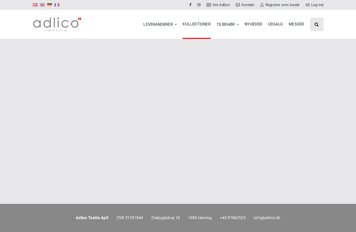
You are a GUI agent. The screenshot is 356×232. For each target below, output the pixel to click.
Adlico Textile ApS (92, 217)
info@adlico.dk (267, 217)
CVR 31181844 (130, 217)
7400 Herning (200, 217)
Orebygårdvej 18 (165, 217)
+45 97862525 (232, 217)
